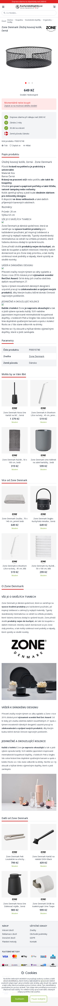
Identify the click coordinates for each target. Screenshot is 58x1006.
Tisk (6, 145)
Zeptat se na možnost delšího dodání (20, 105)
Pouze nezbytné (38, 999)
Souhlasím (19, 999)
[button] (25, 82)
